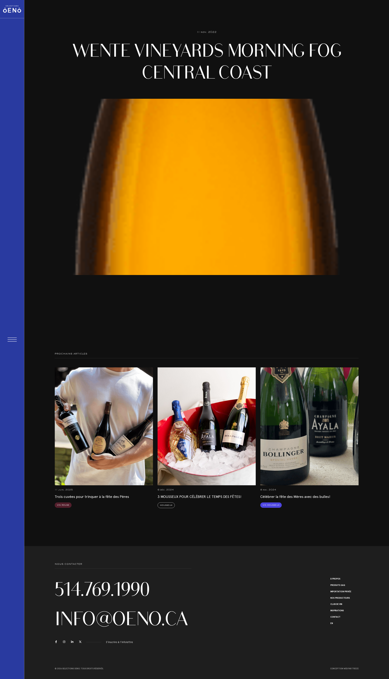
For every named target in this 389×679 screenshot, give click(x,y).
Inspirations (337, 610)
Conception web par (344, 668)
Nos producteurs (340, 598)
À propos (335, 579)
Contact (335, 617)
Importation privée (340, 591)
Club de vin (336, 604)
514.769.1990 (102, 589)
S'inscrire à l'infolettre (119, 642)
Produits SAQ (337, 585)
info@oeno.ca (121, 618)
